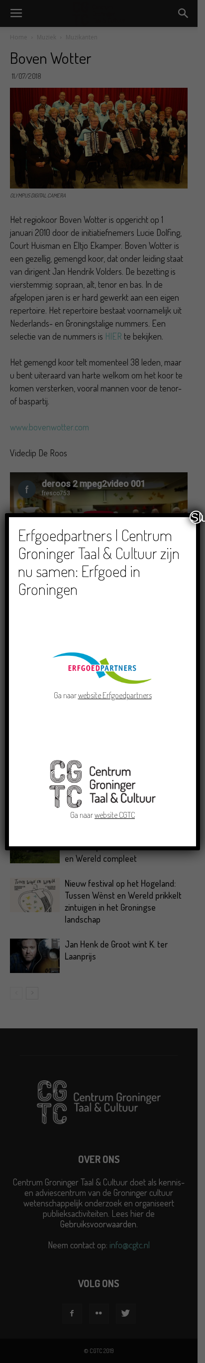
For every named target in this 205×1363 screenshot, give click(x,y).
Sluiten (197, 517)
